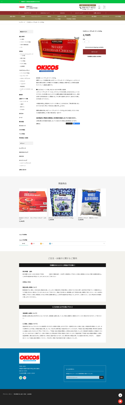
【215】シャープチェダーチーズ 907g (35, 22)
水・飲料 (22, 39)
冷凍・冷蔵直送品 (24, 44)
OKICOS (62, 13)
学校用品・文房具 (71, 19)
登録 (101, 377)
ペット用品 (58, 19)
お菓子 (22, 104)
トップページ (27, 13)
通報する (38, 123)
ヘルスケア (22, 83)
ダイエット (22, 81)
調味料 (49, 16)
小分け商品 (118, 16)
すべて (23, 243)
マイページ (23, 165)
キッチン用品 (23, 63)
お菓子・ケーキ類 (61, 16)
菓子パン (22, 107)
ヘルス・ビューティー (36, 16)
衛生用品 (22, 86)
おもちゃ (74, 16)
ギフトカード (106, 16)
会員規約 (29, 394)
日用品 (23, 16)
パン (21, 47)
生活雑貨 (22, 66)
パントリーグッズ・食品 (25, 42)
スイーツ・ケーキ (24, 101)
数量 (84, 39)
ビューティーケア (24, 75)
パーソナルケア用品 (25, 73)
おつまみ (22, 109)
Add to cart (94, 52)
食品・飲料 (12, 16)
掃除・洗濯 (22, 58)
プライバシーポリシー (8, 394)
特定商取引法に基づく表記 (20, 394)
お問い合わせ (97, 13)
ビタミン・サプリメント (25, 78)
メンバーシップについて (25, 163)
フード (84, 16)
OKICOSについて (45, 13)
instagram (25, 378)
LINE (21, 378)
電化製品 (94, 16)
